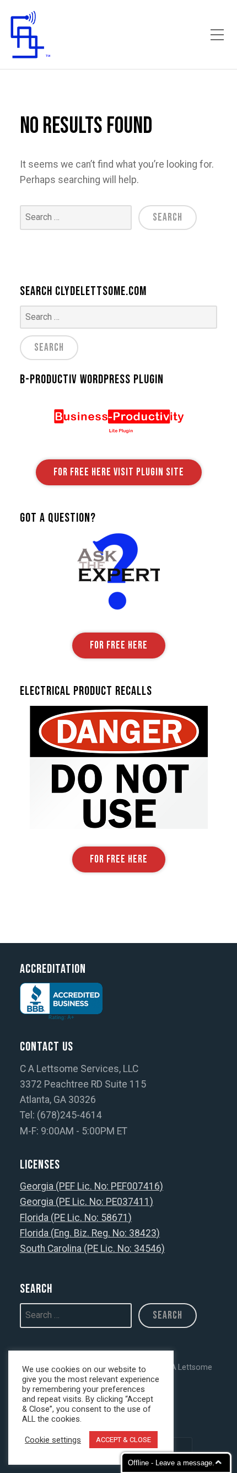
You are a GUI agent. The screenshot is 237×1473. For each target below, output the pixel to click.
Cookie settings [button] (53, 1440)
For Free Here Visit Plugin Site (118, 472)
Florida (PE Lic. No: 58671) (76, 1217)
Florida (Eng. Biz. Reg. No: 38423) (90, 1233)
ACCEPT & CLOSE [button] (123, 1439)
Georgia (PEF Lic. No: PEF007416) (91, 1186)
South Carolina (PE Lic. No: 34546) (92, 1248)
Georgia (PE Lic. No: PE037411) (86, 1201)
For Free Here (119, 645)
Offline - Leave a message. (171, 1463)
